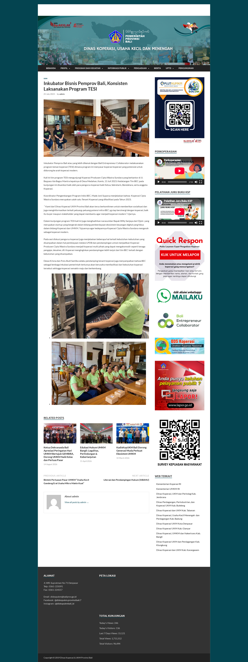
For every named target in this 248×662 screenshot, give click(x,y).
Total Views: (105, 638)
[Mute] (196, 181)
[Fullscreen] (200, 181)
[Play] (158, 181)
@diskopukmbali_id (64, 603)
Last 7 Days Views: (108, 633)
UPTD (168, 68)
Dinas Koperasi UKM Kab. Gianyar (173, 528)
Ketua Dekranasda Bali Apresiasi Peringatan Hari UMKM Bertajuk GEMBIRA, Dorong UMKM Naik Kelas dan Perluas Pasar (59, 454)
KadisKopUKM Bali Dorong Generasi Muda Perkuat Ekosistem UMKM (131, 450)
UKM (45, 79)
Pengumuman (186, 68)
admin (62, 94)
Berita (157, 68)
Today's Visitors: (107, 628)
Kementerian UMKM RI (168, 488)
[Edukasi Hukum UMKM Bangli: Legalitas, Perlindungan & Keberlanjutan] (96, 434)
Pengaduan (140, 68)
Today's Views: (106, 623)
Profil (64, 68)
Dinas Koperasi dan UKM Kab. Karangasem (177, 550)
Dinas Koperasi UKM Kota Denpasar (174, 523)
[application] (179, 171)
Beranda (51, 68)
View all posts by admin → (77, 502)
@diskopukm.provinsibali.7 (68, 600)
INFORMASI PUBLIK (117, 68)
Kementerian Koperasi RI (168, 484)
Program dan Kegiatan (87, 68)
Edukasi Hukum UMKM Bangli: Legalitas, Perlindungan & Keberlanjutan (93, 452)
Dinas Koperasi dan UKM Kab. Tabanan (175, 510)
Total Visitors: (106, 643)
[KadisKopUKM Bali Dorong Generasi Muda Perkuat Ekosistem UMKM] (132, 434)
